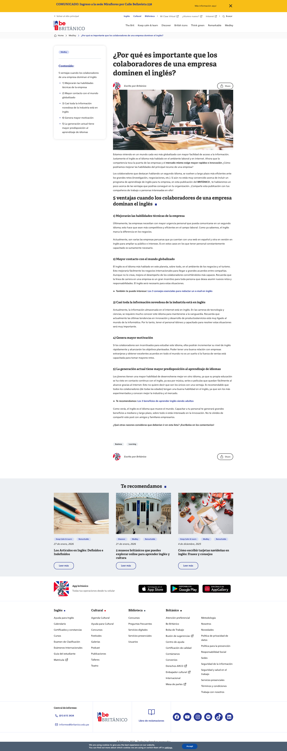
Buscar (229, 16)
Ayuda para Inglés (64, 617)
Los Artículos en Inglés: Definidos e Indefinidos (78, 552)
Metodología (208, 617)
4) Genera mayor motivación (78, 117)
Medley (72, 35)
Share (227, 86)
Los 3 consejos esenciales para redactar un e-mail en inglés (180, 291)
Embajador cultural (176, 672)
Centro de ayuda (175, 641)
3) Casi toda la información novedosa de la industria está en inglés (80, 107)
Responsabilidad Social (213, 652)
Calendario (60, 623)
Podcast (95, 647)
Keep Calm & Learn (64, 539)
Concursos (96, 629)
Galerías (95, 641)
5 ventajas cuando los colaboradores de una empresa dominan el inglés (79, 75)
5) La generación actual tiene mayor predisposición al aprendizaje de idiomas (78, 128)
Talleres (95, 659)
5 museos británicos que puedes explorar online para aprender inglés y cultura (143, 554)
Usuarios (133, 641)
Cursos (57, 635)
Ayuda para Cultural (102, 623)
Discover (121, 539)
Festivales (96, 635)
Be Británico (172, 623)
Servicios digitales (138, 629)
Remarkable (84, 539)
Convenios (171, 659)
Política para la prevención (215, 646)
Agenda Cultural (100, 617)
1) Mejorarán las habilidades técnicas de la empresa (77, 85)
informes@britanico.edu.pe (74, 724)
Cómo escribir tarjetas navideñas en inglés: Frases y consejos (203, 552)
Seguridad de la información (217, 663)
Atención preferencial (178, 617)
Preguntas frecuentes (140, 623)
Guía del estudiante (64, 653)
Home (61, 35)
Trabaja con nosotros (212, 692)
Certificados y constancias (68, 629)
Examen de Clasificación (67, 641)
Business (118, 444)
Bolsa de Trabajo (175, 629)
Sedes (204, 657)
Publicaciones (98, 653)
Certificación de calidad (178, 647)
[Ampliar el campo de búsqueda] (223, 16)
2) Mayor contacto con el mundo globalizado (80, 95)
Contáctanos (173, 653)
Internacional (173, 678)
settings (168, 747)
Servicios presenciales (140, 635)
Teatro (94, 665)
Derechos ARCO (174, 666)
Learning (132, 444)
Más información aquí (205, 6)
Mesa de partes (174, 684)
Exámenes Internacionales (68, 647)
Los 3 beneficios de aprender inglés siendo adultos (165, 401)
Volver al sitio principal (68, 16)
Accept (189, 746)
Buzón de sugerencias (178, 636)
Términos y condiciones (214, 686)
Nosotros (206, 623)
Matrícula (59, 659)
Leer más (66, 566)
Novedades (207, 629)
